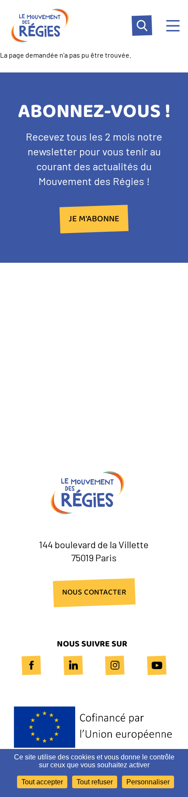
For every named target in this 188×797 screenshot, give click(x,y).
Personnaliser (148, 782)
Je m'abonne (94, 219)
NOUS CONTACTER (94, 592)
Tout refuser (95, 782)
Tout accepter (42, 782)
